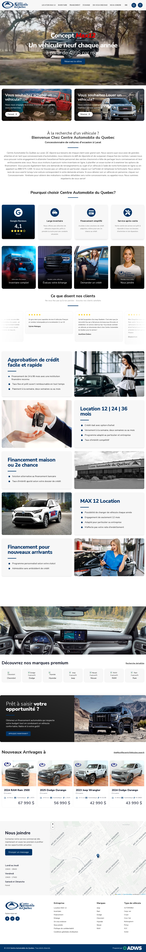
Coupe (126, 915)
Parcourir (11, 114)
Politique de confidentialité (64, 928)
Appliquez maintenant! (18, 734)
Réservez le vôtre (73, 61)
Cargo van (127, 911)
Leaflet (119, 894)
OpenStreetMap (127, 894)
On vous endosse (100, 5)
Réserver (83, 114)
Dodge (99, 915)
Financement (75, 5)
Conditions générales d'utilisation (66, 932)
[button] (98, 856)
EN (126, 5)
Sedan (126, 932)
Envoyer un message (19, 852)
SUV (125, 928)
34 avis (18, 234)
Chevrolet (100, 918)
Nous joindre (115, 5)
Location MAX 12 (49, 5)
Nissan (99, 925)
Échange (86, 5)
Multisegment (128, 922)
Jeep (98, 908)
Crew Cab (127, 918)
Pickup (126, 925)
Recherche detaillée (135, 663)
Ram (98, 911)
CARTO (143, 894)
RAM (98, 928)
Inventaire (62, 5)
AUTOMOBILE (129, 908)
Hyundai (100, 922)
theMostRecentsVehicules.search (129, 752)
